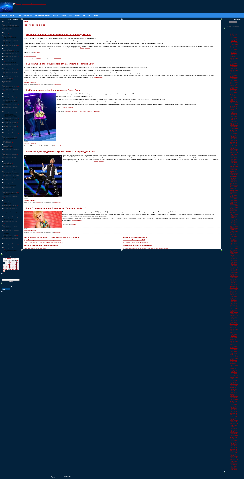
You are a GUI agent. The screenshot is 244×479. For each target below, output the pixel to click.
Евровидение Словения (10, 201)
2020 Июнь (234, 351)
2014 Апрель (234, 238)
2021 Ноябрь (233, 379)
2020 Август (233, 355)
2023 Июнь (234, 409)
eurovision (39, 58)
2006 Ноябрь (233, 85)
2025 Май (234, 444)
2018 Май (234, 320)
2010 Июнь (234, 159)
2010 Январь (233, 150)
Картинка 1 (37, 52)
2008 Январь (233, 109)
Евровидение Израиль (10, 104)
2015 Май (234, 260)
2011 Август (233, 183)
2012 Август (233, 204)
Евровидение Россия (9, 179)
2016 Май (234, 281)
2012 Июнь (234, 200)
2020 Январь (233, 343)
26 (15, 269)
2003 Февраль (234, 35)
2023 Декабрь (234, 420)
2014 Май (234, 240)
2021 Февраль (234, 365)
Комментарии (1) (57, 145)
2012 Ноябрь (233, 209)
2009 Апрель (234, 135)
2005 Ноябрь (233, 72)
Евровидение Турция (9, 205)
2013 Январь (233, 212)
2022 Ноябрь (233, 397)
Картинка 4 (90, 111)
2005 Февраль (234, 61)
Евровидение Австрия (10, 45)
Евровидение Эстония (10, 248)
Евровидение (7, 22)
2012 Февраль (234, 193)
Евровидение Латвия (9, 133)
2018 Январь (233, 313)
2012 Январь (233, 192)
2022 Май (234, 389)
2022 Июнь (234, 391)
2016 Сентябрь (234, 288)
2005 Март (234, 63)
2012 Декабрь (234, 210)
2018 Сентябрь (234, 324)
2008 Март (234, 113)
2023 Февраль (234, 403)
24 (10, 269)
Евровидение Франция (10, 221)
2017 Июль (234, 303)
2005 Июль (234, 68)
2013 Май (234, 219)
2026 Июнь (234, 466)
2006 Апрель (234, 77)
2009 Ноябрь (233, 147)
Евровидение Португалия (11, 175)
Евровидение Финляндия (11, 217)
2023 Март (234, 404)
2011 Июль (234, 181)
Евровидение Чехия (9, 235)
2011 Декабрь (234, 190)
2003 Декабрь (234, 44)
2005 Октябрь (234, 70)
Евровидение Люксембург (7, 145)
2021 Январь (233, 363)
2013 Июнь (234, 221)
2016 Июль (234, 284)
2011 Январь (233, 171)
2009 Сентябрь (234, 144)
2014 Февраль (234, 234)
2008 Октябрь (234, 125)
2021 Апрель (234, 368)
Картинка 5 (97, 111)
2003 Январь (233, 34)
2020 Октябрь (234, 358)
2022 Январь (233, 382)
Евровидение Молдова (10, 157)
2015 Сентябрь (234, 267)
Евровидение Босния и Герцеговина (10, 77)
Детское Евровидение (10, 25)
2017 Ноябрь (233, 310)
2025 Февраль (234, 439)
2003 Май (234, 39)
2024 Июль (234, 430)
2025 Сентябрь (234, 451)
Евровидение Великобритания (8, 82)
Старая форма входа (233, 26)
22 (6, 269)
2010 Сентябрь (234, 164)
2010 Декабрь (234, 169)
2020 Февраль (234, 344)
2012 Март (234, 195)
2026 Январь (233, 457)
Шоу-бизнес (7, 36)
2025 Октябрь (234, 452)
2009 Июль (234, 140)
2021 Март (234, 367)
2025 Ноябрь (233, 454)
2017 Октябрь (234, 308)
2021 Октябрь (234, 377)
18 (13, 267)
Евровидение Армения (10, 60)
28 (3, 271)
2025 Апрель (234, 442)
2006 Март (234, 75)
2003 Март (234, 37)
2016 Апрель (234, 279)
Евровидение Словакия (10, 196)
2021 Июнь (234, 372)
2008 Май (234, 116)
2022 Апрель (234, 387)
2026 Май (234, 464)
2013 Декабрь (234, 231)
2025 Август (233, 449)
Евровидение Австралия (10, 40)
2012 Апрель (234, 197)
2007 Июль (234, 99)
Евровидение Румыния (10, 183)
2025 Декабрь (234, 456)
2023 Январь (233, 401)
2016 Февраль (234, 276)
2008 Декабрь (234, 128)
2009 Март (234, 133)
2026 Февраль (234, 459)
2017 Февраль (234, 294)
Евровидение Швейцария (11, 238)
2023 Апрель (234, 406)
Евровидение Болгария (10, 72)
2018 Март (234, 317)
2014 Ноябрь (233, 250)
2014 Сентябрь (234, 246)
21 (3, 269)
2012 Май (234, 198)
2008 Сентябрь (234, 123)
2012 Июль (234, 202)
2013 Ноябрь (233, 229)
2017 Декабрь (234, 312)
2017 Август (233, 305)
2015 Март (234, 257)
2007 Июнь (234, 97)
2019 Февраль (234, 332)
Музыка (5, 33)
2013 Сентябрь (234, 226)
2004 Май (234, 53)
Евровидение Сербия (10, 192)
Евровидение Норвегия (10, 166)
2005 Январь (233, 60)
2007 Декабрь (234, 108)
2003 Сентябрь (234, 42)
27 (17, 269)
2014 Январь (233, 233)
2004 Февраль (234, 48)
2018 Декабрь (234, 329)
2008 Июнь (234, 118)
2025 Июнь (234, 445)
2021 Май (234, 370)
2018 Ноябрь (233, 327)
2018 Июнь (234, 322)
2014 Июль (234, 243)
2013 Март (234, 216)
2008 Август (233, 121)
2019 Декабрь (234, 341)
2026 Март (234, 461)
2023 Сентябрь (234, 415)
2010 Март (234, 154)
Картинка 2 (75, 111)
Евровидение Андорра (10, 56)
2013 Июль (234, 222)
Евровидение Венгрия (10, 86)
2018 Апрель (234, 318)
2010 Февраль (234, 152)
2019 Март (234, 334)
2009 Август (233, 142)
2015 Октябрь (234, 269)
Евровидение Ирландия (10, 107)
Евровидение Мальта (9, 154)
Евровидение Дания (9, 100)
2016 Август (233, 286)
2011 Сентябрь (234, 185)
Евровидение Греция (9, 94)
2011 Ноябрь (233, 188)
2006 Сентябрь (234, 82)
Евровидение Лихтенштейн (7, 141)
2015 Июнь (234, 262)
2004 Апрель (234, 51)
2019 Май (234, 336)
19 (15, 267)
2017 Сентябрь (234, 306)
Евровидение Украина (10, 208)
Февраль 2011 (11, 258)
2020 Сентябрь (234, 356)
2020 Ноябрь (233, 360)
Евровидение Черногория (11, 230)
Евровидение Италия (9, 122)
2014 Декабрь (234, 252)
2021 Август (233, 373)
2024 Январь (233, 421)
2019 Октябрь (234, 337)
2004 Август (233, 56)
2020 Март (234, 346)
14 (3, 267)
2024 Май (234, 428)
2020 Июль (234, 353)
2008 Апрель (234, 114)
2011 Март (234, 174)
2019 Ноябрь (233, 339)
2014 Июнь (234, 241)
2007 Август (233, 101)
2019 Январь (233, 330)
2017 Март (234, 296)
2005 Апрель (234, 65)
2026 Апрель (234, 463)
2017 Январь (233, 293)
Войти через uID (233, 21)
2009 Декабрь (234, 149)
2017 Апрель (234, 298)
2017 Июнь (234, 301)
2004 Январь (233, 46)
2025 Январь (233, 437)
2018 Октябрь (234, 325)
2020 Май (234, 349)
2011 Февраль (234, 173)
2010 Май (234, 157)
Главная (26, 21)
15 (6, 267)
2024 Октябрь (234, 432)
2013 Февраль (234, 214)
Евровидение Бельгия (10, 69)
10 (10, 265)
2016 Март (234, 277)
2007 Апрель (234, 94)
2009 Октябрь (234, 145)
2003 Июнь (234, 41)
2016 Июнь (234, 282)
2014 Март (234, 236)
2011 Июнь (234, 180)
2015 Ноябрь (233, 270)
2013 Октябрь (234, 228)
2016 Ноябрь (233, 291)
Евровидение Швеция (10, 244)
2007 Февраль (234, 90)
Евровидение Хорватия (10, 226)
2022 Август (233, 394)
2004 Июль (234, 54)
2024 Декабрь (234, 435)
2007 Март (234, 92)
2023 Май (234, 408)
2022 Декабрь (234, 399)
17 (10, 267)
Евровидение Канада (9, 126)
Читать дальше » (85, 48)
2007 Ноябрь (233, 106)
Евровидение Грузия (9, 97)
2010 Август (233, 162)
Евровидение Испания (10, 118)
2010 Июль (234, 161)
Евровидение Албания (10, 53)
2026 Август (233, 469)
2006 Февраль (234, 73)
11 (13, 265)
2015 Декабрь (234, 272)
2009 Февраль (234, 132)
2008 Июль (234, 120)
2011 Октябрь (234, 186)
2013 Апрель (234, 217)
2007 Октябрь (234, 104)
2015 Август (233, 265)
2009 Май (234, 137)
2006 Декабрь (234, 87)
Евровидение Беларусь (10, 64)
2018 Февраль (234, 315)
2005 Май (234, 66)
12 (15, 265)
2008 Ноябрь (233, 126)
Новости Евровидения (34, 25)
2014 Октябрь (234, 248)
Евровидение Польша (10, 172)
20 (17, 267)
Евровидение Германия (10, 89)
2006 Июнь (234, 80)
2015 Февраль (234, 255)
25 (13, 269)
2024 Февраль (234, 423)
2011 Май (233, 178)
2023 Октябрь (234, 416)
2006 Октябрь (234, 84)
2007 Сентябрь (234, 102)
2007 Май (234, 96)
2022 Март (234, 385)
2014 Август (233, 245)
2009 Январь (233, 130)
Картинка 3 (82, 111)
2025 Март (234, 440)
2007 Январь (233, 89)
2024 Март (234, 425)
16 (8, 267)
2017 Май (234, 300)
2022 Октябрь (234, 396)
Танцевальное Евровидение (7, 28)
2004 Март (234, 49)
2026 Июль (234, 468)
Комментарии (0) (57, 58)
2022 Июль (234, 392)
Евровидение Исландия (10, 112)
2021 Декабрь (234, 380)
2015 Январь (233, 253)
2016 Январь (233, 274)
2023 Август (233, 413)
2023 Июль (234, 411)
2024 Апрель (234, 427)
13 (17, 265)
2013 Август (233, 224)
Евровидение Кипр (9, 130)
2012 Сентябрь (234, 205)
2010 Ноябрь (233, 168)
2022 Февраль (234, 384)
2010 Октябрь (234, 166)
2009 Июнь (234, 138)
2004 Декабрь (234, 58)
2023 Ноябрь (233, 418)
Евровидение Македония (11, 149)
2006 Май (234, 78)
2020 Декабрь (234, 361)
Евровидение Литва (9, 137)
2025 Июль (234, 447)
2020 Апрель (234, 348)
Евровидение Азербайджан (7, 49)
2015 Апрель (234, 258)
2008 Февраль (234, 111)
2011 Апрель (233, 176)
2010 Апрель (234, 156)
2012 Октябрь (234, 207)
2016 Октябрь (234, 289)
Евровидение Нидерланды (7, 162)
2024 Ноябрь (233, 433)
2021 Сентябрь (234, 375)
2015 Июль (234, 264)
